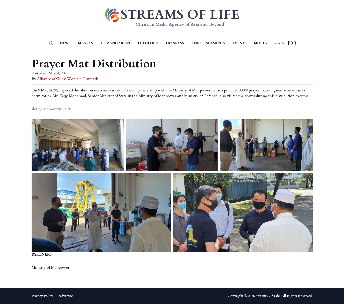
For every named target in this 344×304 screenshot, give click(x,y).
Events (239, 43)
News (65, 43)
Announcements (208, 43)
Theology (147, 43)
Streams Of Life (268, 296)
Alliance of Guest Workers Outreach (67, 78)
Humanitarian (115, 43)
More (259, 43)
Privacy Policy (42, 296)
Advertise (66, 296)
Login (278, 43)
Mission (85, 43)
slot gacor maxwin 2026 (51, 109)
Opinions (175, 43)
